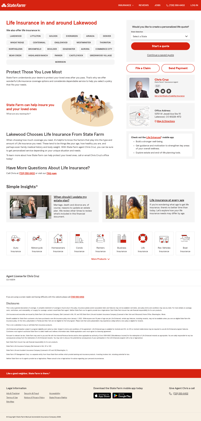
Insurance (124, 5)
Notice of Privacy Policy (34, 398)
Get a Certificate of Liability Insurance (170, 96)
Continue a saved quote (160, 55)
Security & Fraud (31, 393)
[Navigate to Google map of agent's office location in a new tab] (168, 91)
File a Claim (143, 68)
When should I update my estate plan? (70, 198)
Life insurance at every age (167, 200)
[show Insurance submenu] (132, 5)
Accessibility (54, 393)
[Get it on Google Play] (122, 395)
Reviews (144, 5)
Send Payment (178, 68)
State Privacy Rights (58, 398)
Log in (194, 5)
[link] (14, 5)
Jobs (157, 5)
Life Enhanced (153, 137)
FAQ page (52, 173)
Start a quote (160, 46)
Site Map (10, 402)
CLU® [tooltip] (158, 86)
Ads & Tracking (12, 393)
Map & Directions (166, 121)
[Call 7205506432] (157, 91)
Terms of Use (12, 398)
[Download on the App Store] (102, 395)
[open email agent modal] (163, 91)
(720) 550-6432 (177, 5)
